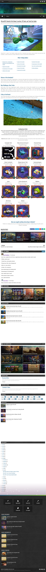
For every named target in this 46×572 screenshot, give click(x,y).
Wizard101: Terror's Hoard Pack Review (9, 473)
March (4, 480)
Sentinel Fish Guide (36, 61)
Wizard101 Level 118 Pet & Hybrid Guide (30, 362)
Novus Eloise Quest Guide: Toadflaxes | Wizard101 (37, 239)
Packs (2, 399)
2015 (3, 458)
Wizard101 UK (38, 399)
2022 (3, 446)
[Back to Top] (44, 569)
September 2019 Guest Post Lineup (12, 544)
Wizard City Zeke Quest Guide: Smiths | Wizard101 (13, 320)
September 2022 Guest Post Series (12, 534)
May (4, 476)
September (5, 464)
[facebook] (40, 1)
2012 (3, 489)
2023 (3, 444)
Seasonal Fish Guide (21, 70)
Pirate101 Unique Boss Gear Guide (6, 353)
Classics (8, 396)
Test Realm (19, 399)
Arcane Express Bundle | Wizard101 (38, 298)
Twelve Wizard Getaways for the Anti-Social (30, 353)
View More (43, 343)
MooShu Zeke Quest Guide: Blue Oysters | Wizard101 (14, 315)
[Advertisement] (23, 333)
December (5, 459)
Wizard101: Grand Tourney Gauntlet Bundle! (9, 474)
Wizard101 (31, 399)
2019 (3, 451)
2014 (3, 485)
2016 (3, 456)
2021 (3, 448)
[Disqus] (23, 268)
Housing (32, 396)
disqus (43, 251)
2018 (3, 453)
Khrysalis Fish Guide (21, 66)
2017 (3, 454)
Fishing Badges (35, 68)
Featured (14, 396)
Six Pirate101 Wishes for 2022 (11, 562)
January (4, 483)
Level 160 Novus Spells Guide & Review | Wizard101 (17, 298)
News (37, 396)
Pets (7, 399)
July (3, 468)
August (4, 466)
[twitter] (42, 1)
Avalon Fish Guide (20, 61)
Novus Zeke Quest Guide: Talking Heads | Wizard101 (14, 419)
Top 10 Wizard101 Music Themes (6, 362)
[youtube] (44, 1)
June (4, 470)
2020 (3, 449)
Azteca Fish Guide (20, 64)
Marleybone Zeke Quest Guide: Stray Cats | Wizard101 (14, 311)
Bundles (4, 238)
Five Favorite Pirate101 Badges (6, 371)
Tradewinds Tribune (6, 387)
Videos (25, 399)
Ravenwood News (5, 378)
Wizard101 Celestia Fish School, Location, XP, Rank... (11, 471)
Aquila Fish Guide (6, 66)
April (4, 478)
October (4, 463)
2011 (3, 490)
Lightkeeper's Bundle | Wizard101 (7, 240)
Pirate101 (12, 399)
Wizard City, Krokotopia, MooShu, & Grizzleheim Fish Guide (8, 63)
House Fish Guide (20, 68)
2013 (3, 487)
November (5, 461)
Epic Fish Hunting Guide (37, 66)
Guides (19, 237)
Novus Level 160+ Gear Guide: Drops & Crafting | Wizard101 (23, 239)
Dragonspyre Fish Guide (7, 68)
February (4, 482)
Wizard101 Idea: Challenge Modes (29, 371)
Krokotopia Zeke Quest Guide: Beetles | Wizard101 (13, 306)
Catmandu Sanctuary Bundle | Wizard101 (28, 298)
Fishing (20, 396)
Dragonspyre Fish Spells (37, 64)
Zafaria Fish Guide (6, 70)
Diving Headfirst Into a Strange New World (13, 552)
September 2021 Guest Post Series (12, 539)
